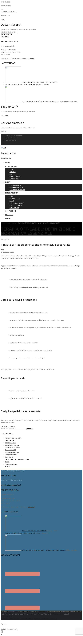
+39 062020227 (59, 614)
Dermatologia (11, 193)
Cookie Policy (15, 619)
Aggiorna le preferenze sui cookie (45, 619)
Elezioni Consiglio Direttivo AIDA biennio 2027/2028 (22, 84)
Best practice (15, 198)
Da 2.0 (12, 201)
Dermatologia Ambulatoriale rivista (17, 459)
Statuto (13, 172)
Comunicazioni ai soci (12, 447)
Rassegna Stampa (11, 464)
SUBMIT (4, 131)
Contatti (9, 215)
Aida (2, 250)
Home (7, 162)
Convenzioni (10, 211)
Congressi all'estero (12, 452)
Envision (41, 611)
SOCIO (3, 9)
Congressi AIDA (15, 185)
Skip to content (6, 158)
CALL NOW (5, 115)
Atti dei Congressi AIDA (13, 438)
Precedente (4, 426)
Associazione (11, 166)
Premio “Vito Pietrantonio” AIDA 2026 (34, 82)
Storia (12, 169)
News (12, 252)
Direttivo (13, 174)
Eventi (8, 182)
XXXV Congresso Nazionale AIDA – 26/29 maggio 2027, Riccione (44, 101)
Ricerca (7, 466)
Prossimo (12, 426)
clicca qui (31, 58)
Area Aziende (14, 208)
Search (5, 37)
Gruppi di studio (15, 176)
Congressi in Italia (16, 187)
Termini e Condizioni (27, 619)
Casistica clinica (16, 205)
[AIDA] (3, 148)
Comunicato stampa (17, 203)
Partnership (14, 179)
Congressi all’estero (17, 190)
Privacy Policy (5, 619)
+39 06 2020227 (8, 475)
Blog (11, 196)
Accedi (8, 218)
